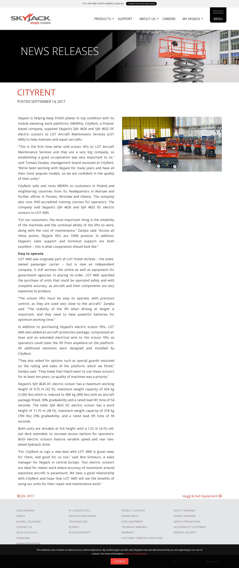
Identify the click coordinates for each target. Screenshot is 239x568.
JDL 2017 (27, 496)
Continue (119, 561)
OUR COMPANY (25, 510)
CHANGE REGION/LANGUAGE (141, 3)
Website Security (185, 532)
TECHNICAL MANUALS (134, 527)
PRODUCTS (102, 19)
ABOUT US (147, 19)
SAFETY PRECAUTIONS (187, 521)
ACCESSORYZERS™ (79, 532)
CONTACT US (24, 527)
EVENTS (20, 516)
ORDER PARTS (129, 516)
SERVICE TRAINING (185, 516)
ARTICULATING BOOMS (82, 516)
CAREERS (169, 19)
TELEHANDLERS (78, 521)
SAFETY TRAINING (184, 510)
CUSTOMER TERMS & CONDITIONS (142, 538)
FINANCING (23, 538)
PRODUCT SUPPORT (133, 510)
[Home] (31, 18)
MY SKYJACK (191, 19)
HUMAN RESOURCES (28, 543)
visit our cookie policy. (135, 553)
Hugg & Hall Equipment (200, 496)
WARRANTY (128, 532)
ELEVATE (74, 527)
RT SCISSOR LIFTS (79, 510)
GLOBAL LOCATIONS (28, 521)
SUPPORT (125, 19)
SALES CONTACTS (26, 532)
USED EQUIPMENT (132, 521)
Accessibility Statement (190, 527)
